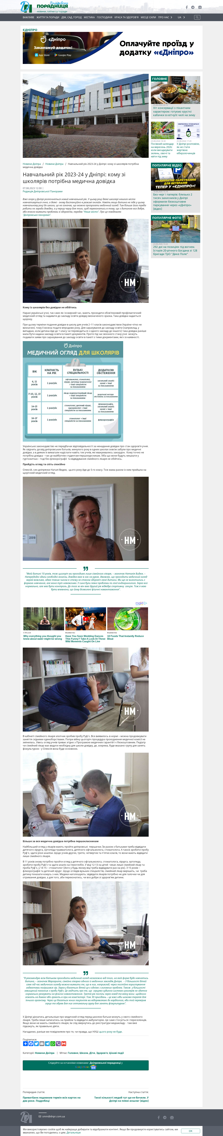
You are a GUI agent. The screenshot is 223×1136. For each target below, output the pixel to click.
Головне (73, 1053)
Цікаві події (116, 1053)
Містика (89, 17)
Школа (83, 1053)
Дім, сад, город (71, 17)
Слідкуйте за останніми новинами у (85, 1065)
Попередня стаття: (52, 1096)
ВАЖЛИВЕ (28, 17)
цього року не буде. (110, 1031)
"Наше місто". (91, 211)
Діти (92, 1053)
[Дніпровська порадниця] (28, 1118)
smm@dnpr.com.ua (53, 1116)
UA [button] (180, 17)
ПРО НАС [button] (163, 17)
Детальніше (74, 1132)
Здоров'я (102, 1053)
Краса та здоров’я (127, 17)
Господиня (104, 17)
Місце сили (148, 17)
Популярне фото (166, 218)
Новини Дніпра (32, 164)
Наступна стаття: (121, 1096)
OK (190, 1131)
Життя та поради (48, 17)
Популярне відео (167, 165)
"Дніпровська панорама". (37, 215)
